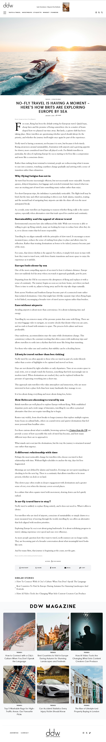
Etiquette (37, 12)
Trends (19, 652)
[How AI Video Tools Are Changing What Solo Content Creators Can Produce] (87, 631)
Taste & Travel (15, 12)
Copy (83, 567)
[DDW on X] (99, 12)
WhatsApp (24, 567)
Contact (25, 733)
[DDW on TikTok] (90, 733)
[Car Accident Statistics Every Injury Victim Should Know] (53, 684)
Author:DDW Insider (53, 561)
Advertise (14, 733)
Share (59, 115)
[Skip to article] (53, 56)
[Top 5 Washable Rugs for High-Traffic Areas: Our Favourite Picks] (19, 684)
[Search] (102, 12)
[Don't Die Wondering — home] (23, 4)
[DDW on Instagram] (96, 12)
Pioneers (54, 12)
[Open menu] (4, 12)
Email (69, 567)
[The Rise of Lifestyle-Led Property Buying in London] (87, 684)
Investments (27, 12)
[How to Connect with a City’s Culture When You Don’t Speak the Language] (19, 631)
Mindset (46, 12)
